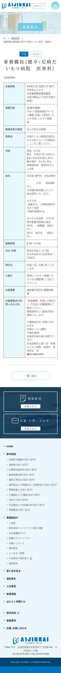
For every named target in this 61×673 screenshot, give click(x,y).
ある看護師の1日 (17, 533)
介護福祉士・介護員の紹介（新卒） (24, 494)
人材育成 (11, 586)
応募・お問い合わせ (16, 628)
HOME (9, 446)
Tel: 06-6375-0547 (20, 653)
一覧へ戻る (30, 375)
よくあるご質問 (16, 553)
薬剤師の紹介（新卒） (18, 464)
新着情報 (11, 593)
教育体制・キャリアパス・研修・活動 (26, 528)
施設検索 (13, 563)
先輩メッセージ (16, 543)
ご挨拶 (12, 523)
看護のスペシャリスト (20, 538)
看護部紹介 (12, 517)
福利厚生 (13, 548)
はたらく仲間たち (15, 601)
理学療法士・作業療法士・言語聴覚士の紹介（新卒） (33, 484)
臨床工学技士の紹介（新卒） (22, 479)
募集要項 (15, 38)
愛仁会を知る (13, 570)
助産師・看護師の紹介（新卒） (22, 459)
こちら (30, 143)
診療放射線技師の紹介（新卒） (23, 469)
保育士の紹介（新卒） (18, 499)
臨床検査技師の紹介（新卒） (22, 474)
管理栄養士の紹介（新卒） (21, 489)
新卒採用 (11, 454)
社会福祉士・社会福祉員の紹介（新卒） (27, 504)
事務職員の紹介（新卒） (20, 509)
